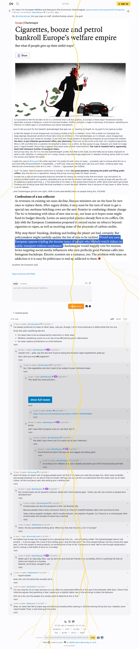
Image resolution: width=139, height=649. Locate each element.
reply (76, 306)
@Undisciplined (23, 16)
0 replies (42, 411)
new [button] (118, 319)
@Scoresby (84, 642)
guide (64, 632)
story (73, 632)
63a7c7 (72, 646)
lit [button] (112, 319)
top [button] (125, 319)
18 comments (26, 12)
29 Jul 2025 (62, 377)
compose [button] (23, 284)
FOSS (45, 642)
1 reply (36, 377)
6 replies (33, 365)
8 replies (23, 324)
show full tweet (40, 399)
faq (56, 632)
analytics (57, 629)
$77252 (65, 4)
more (94, 642)
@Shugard (34, 161)
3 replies (38, 422)
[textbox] (70, 145)
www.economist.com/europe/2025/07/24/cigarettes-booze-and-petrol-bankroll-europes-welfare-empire (106, 10)
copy (93, 637)
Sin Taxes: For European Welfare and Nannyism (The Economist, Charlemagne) (48, 10)
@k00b (72, 642)
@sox (77, 642)
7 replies (28, 350)
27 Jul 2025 (50, 12)
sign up (124, 3)
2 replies (43, 437)
